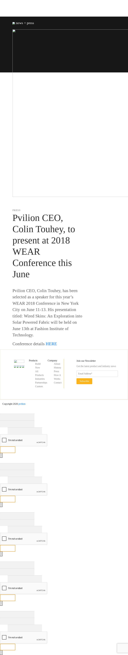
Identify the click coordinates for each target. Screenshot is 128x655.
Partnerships (41, 382)
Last (36, 424)
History (57, 367)
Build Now (38, 365)
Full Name (6, 410)
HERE (51, 344)
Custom (39, 386)
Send (7, 449)
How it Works (57, 377)
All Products (39, 373)
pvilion (22, 404)
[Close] (1, 455)
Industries (40, 378)
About (57, 363)
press (16, 210)
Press (56, 371)
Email (4, 430)
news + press (24, 23)
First (36, 417)
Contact (58, 382)
